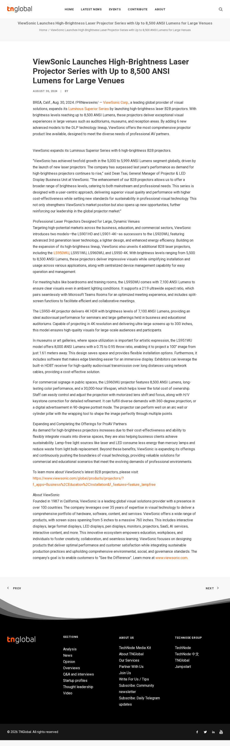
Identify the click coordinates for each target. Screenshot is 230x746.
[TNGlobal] (19, 9)
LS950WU (61, 253)
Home (69, 9)
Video (67, 693)
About (160, 9)
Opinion (69, 662)
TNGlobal (182, 660)
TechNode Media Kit (135, 648)
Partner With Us (131, 667)
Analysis (70, 649)
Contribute (138, 9)
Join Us (125, 673)
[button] (221, 9)
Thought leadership (78, 687)
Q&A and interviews (78, 674)
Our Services (129, 660)
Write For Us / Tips (134, 679)
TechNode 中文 (187, 654)
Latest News (91, 9)
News (67, 655)
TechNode (183, 648)
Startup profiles (75, 680)
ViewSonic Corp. (116, 102)
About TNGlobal (131, 654)
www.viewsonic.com (171, 558)
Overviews (71, 668)
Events (115, 9)
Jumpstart (183, 667)
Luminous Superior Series (88, 109)
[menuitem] (69, 9)
